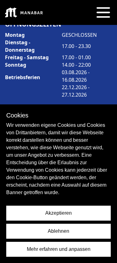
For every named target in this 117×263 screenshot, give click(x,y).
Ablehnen (58, 231)
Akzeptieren (58, 213)
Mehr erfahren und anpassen (58, 249)
